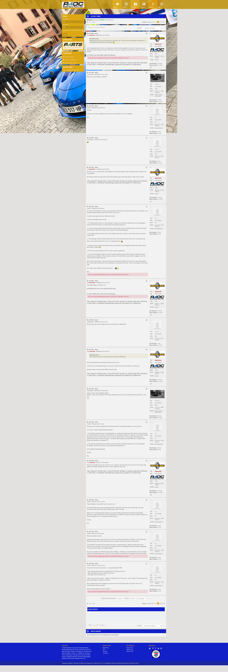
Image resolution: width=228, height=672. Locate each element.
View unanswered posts (70, 60)
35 (158, 163)
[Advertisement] (126, 616)
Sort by (127, 598)
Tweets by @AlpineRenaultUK (70, 70)
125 (158, 63)
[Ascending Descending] (144, 598)
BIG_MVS (102, 20)
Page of (151, 22)
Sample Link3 (129, 651)
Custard (157, 149)
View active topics (69, 57)
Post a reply (92, 22)
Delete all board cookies (70, 63)
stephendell (158, 44)
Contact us (105, 653)
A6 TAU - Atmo (95, 16)
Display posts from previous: (108, 598)
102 (159, 65)
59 (158, 101)
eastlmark (96, 20)
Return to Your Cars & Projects (96, 27)
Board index (106, 647)
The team (105, 651)
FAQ (104, 649)
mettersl (157, 84)
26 (157, 100)
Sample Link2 (129, 649)
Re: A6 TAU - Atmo (92, 33)
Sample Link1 (129, 647)
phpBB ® (70, 663)
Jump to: (139, 28)
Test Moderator (109, 20)
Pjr (155, 117)
